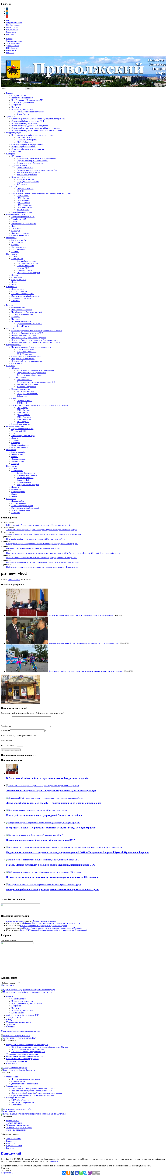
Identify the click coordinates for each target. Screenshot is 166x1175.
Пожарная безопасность (27, 263)
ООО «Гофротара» (25, 142)
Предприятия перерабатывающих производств (32, 135)
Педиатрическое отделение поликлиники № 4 (37, 170)
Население (16, 107)
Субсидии (15, 231)
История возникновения (22, 98)
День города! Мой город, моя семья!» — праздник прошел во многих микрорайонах (43, 534)
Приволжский (14, 580)
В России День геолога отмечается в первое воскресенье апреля (51, 923)
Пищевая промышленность (23, 147)
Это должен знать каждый (28, 273)
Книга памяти (11, 32)
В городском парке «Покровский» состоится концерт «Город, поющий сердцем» (42, 544)
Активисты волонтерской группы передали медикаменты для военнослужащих (41, 530)
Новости (9, 20)
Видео (14, 282)
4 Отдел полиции (19, 291)
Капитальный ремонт (20, 233)
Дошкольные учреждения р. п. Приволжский (37, 158)
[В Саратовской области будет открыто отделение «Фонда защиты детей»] (27, 615)
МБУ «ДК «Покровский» (28, 182)
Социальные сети (19, 247)
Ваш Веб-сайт (7, 740)
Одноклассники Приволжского (30, 112)
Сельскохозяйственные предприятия (27, 149)
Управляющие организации (23, 224)
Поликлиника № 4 (25, 168)
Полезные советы (24, 270)
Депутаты (10, 116)
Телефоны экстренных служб (19, 1127)
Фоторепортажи (18, 280)
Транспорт (16, 228)
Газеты (14, 256)
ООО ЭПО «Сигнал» (26, 137)
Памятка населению (25, 266)
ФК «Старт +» (23, 210)
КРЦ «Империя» (12, 30)
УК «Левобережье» (13, 25)
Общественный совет (14, 23)
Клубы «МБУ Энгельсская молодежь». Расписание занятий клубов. (41, 193)
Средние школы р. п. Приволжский (32, 161)
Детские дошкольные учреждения (26, 1079)
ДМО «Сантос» (23, 203)
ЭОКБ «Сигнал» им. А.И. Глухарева (27, 1049)
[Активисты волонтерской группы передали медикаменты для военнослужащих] (27, 643)
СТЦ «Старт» (23, 196)
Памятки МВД (23, 268)
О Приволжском (18, 95)
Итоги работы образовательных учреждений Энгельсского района (35, 539)
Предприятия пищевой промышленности (24, 1056)
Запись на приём (18, 240)
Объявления (16, 277)
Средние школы (18, 1081)
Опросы (15, 245)
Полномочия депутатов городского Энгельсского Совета (36, 130)
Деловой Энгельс (12, 27)
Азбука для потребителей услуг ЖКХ (22, 1015)
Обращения (11, 238)
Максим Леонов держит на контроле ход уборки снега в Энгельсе (52, 928)
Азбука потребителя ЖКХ (22, 217)
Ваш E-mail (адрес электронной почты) (18, 735)
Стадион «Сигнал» (25, 189)
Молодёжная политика (21, 212)
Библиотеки (22, 184)
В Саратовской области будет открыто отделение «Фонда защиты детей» (38, 525)
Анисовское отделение (27, 175)
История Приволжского (22, 109)
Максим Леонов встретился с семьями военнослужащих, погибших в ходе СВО (41, 558)
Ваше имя (5, 731)
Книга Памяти (23, 114)
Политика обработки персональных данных (20, 1031)
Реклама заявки (18, 249)
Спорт (14, 186)
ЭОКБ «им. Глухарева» (27, 140)
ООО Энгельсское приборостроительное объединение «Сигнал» (40, 1047)
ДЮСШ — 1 (22, 191)
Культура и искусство (20, 177)
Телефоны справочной (21, 298)
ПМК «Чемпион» (24, 207)
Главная (9, 93)
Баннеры (15, 252)
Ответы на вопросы (20, 235)
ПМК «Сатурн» (23, 198)
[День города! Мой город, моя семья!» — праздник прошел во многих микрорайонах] (27, 671)
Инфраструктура (13, 133)
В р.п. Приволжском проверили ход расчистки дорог (43, 925)
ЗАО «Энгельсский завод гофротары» (28, 1052)
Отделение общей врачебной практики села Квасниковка (36, 1093)
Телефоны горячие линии (22, 294)
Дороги (14, 226)
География (16, 105)
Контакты (15, 301)
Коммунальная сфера (15, 214)
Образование (17, 156)
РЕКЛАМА (10, 34)
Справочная (11, 287)
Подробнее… (7, 1173)
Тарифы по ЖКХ (19, 219)
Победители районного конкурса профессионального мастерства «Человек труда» (42, 567)
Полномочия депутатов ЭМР (24, 123)
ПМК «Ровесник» (24, 205)
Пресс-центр (11, 254)
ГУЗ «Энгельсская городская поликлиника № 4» (32, 1088)
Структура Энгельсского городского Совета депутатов (35, 128)
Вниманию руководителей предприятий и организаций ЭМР (33, 548)
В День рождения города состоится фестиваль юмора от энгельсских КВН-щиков (42, 562)
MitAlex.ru (54, 1161)
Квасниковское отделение (28, 172)
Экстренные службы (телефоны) (25, 296)
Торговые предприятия (16, 1061)
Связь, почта (17, 151)
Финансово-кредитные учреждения (27, 144)
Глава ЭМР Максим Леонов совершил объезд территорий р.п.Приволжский (54, 930)
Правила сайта (17, 289)
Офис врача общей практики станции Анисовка (32, 1095)
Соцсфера (10, 154)
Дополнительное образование (30, 163)
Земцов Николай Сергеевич (45, 921)
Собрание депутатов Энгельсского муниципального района (38, 119)
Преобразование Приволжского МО (27, 100)
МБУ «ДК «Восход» (25, 179)
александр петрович (15, 921)
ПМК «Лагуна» (23, 200)
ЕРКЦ (14, 221)
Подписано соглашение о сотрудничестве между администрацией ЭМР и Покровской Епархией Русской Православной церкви (63, 553)
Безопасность (17, 259)
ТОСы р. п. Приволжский (22, 102)
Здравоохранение (19, 165)
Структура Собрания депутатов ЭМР (27, 121)
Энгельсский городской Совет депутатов (29, 126)
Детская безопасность (26, 261)
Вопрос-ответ (17, 242)
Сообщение (6, 726)
